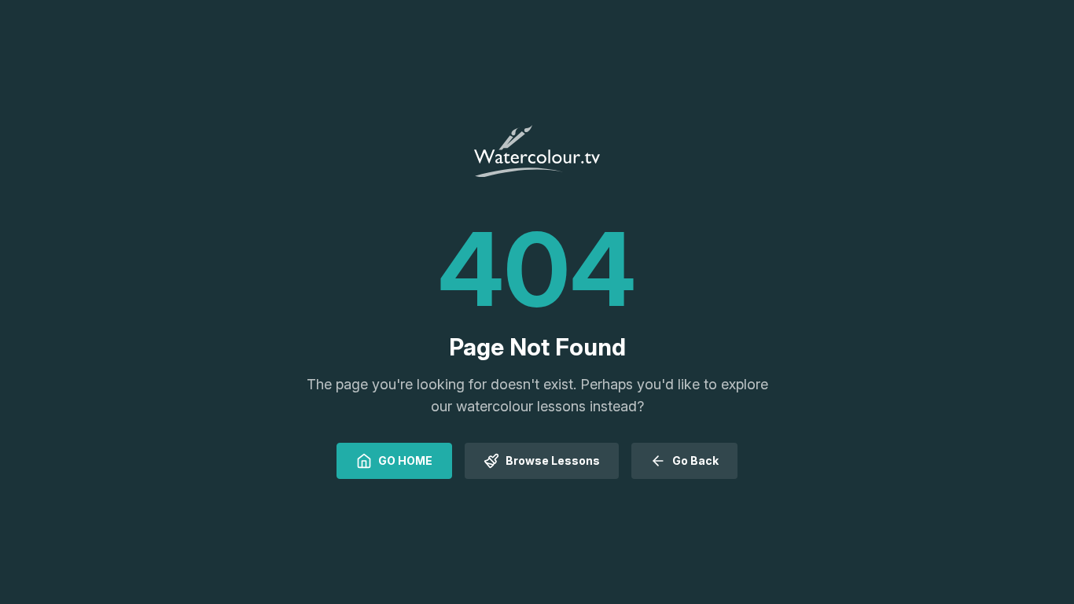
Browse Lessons (553, 460)
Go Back (695, 460)
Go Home (405, 460)
